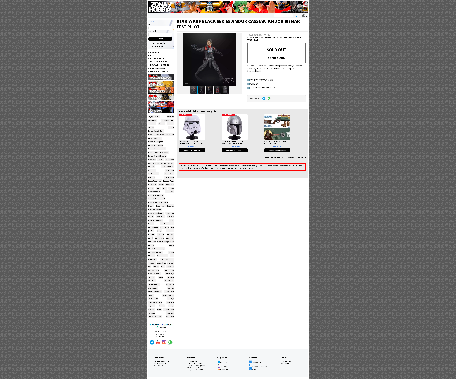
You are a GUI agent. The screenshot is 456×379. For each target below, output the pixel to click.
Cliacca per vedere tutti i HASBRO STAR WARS (284, 157)
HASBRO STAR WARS (258, 34)
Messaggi (255, 369)
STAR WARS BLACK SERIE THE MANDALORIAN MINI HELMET (233, 143)
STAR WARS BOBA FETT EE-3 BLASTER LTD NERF (275, 142)
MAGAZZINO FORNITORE (160, 71)
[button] (240, 35)
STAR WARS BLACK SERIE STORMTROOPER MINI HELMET (191, 143)
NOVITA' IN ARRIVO (158, 68)
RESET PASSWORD (157, 43)
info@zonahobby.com (260, 366)
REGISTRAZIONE (156, 47)
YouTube (223, 366)
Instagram (224, 369)
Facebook (223, 363)
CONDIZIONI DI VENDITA (160, 62)
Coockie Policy (286, 361)
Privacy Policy (286, 363)
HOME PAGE (154, 52)
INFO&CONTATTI (157, 59)
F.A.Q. (152, 55)
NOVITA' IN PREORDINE (159, 65)
